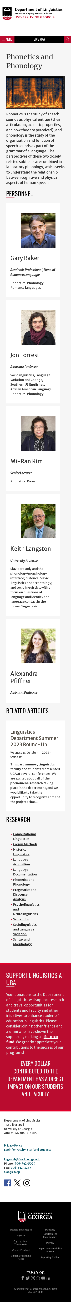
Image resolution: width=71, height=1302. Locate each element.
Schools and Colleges (21, 1229)
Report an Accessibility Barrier (50, 1250)
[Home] (35, 17)
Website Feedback (21, 1250)
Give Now (39, 39)
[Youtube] (43, 1278)
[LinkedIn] (48, 1278)
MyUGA (21, 1235)
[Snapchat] (38, 1278)
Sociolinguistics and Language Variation (25, 929)
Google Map (12, 1172)
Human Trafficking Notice (21, 1257)
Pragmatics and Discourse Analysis (25, 894)
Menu (9, 39)
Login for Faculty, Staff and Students (27, 1149)
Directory (50, 1229)
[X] (28, 1278)
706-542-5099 (25, 1163)
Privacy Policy (13, 1145)
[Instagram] (33, 1278)
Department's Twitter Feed (17, 1182)
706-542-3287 (21, 1167)
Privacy (50, 1242)
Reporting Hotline (50, 1257)
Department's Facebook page (7, 1182)
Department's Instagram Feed (26, 1182)
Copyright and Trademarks (20, 1243)
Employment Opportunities (50, 1235)
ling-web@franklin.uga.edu (22, 1159)
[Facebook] (23, 1278)
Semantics (21, 919)
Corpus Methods (25, 844)
